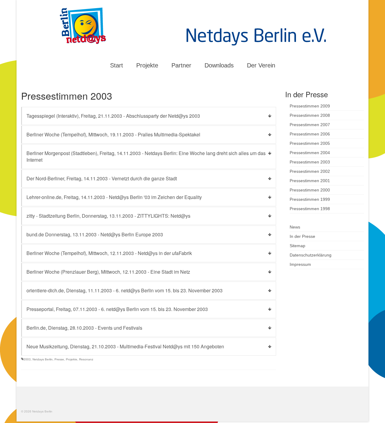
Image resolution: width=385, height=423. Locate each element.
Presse (59, 359)
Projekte (71, 359)
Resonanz (86, 359)
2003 (27, 359)
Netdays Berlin (42, 359)
